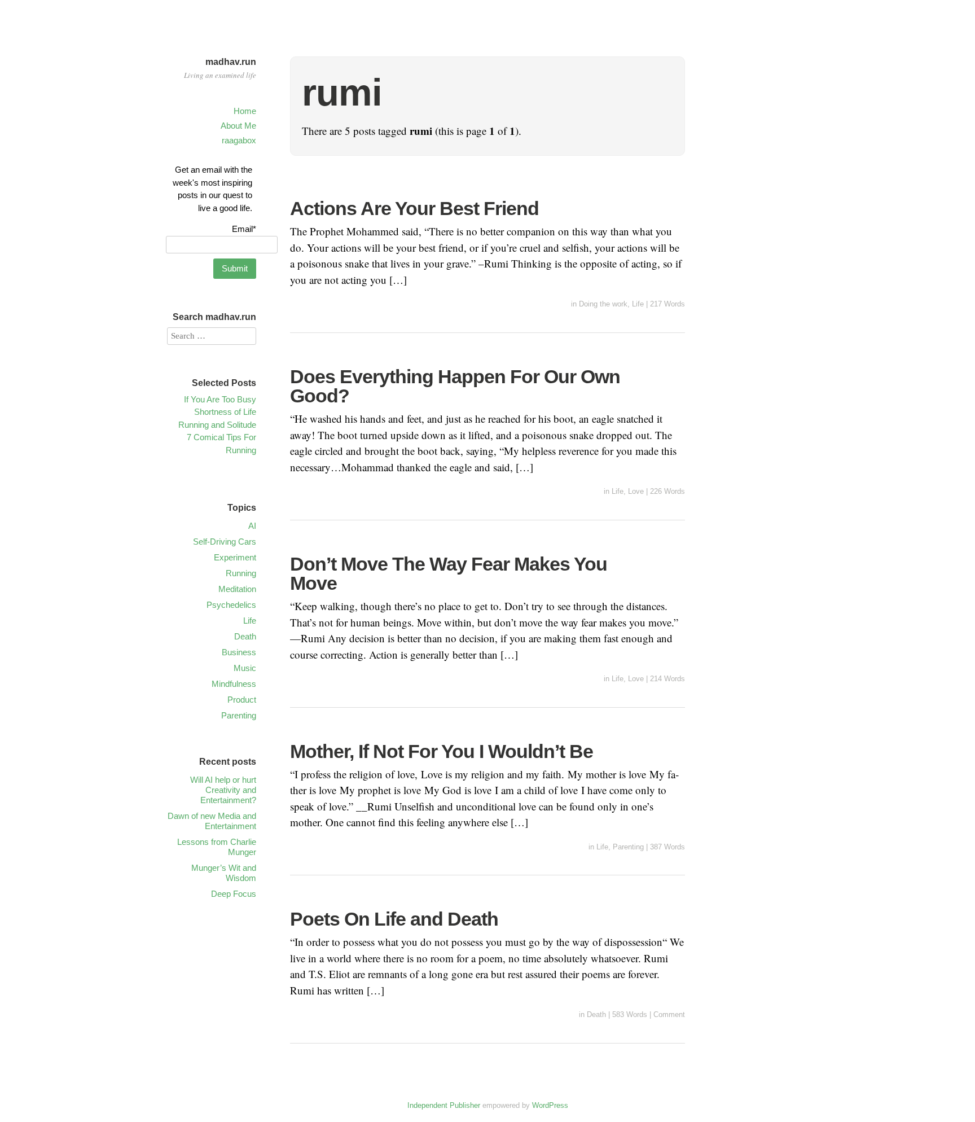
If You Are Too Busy (220, 399)
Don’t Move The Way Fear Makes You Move (448, 573)
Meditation (237, 589)
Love (636, 491)
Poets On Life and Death (394, 919)
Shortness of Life (225, 412)
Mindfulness (234, 684)
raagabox (239, 140)
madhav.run (230, 62)
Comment (669, 1014)
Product (241, 699)
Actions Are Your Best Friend (414, 208)
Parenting (628, 847)
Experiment (235, 557)
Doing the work (603, 304)
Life (638, 304)
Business (239, 652)
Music (245, 668)
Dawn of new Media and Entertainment (212, 821)
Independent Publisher (443, 1105)
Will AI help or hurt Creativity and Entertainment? (223, 790)
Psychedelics (231, 605)
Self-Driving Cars (224, 541)
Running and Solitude (217, 424)
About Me (238, 125)
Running (241, 573)
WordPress (550, 1105)
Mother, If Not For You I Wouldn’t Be (441, 751)
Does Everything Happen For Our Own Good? (455, 386)
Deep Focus (233, 894)
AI (252, 526)
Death (596, 1014)
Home (245, 111)
